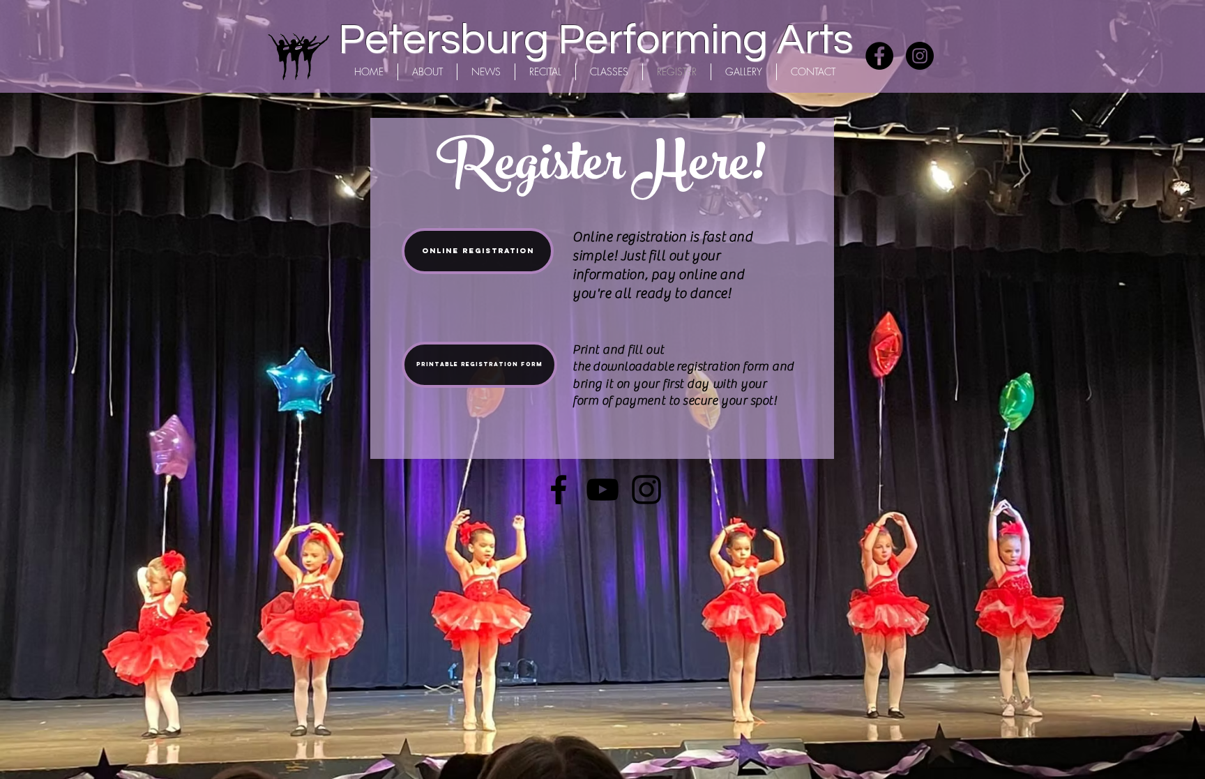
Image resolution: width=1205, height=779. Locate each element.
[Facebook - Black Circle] (879, 56)
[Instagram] (646, 489)
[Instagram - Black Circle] (920, 56)
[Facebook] (558, 489)
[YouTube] (602, 489)
